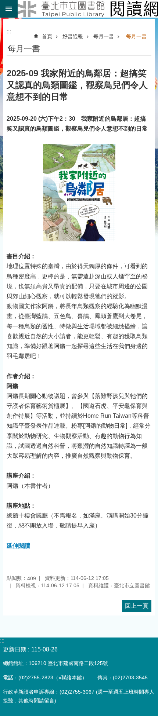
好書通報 (72, 36)
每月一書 (103, 36)
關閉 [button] (9, 9)
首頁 (47, 36)
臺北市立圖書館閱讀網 (88, 9)
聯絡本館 (71, 677)
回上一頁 (136, 606)
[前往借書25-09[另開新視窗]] (77, 236)
